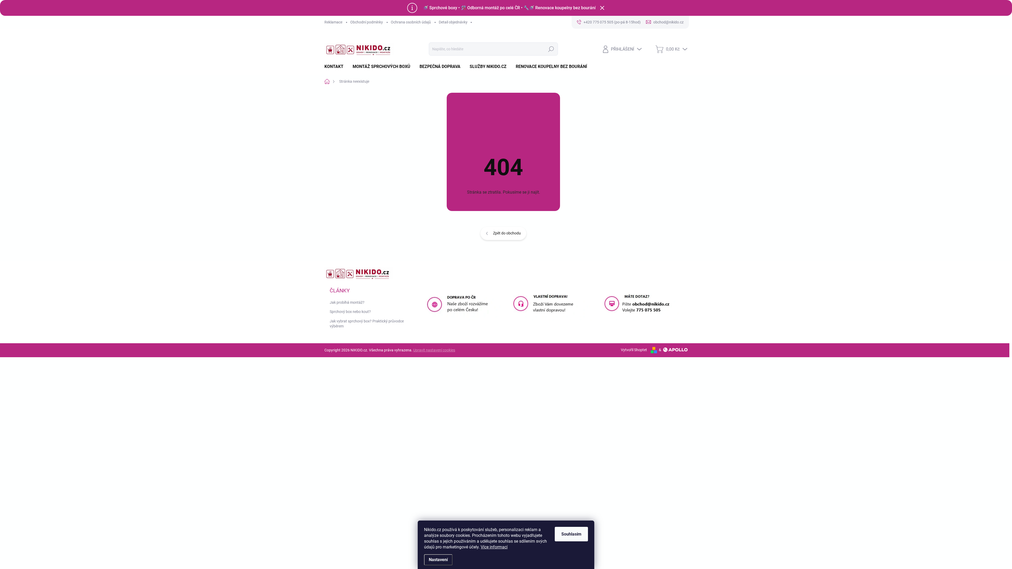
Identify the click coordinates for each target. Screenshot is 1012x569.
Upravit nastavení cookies (434, 350)
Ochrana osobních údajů (411, 22)
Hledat (551, 49)
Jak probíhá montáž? (347, 302)
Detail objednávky (453, 22)
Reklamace (333, 22)
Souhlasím (571, 534)
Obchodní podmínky (366, 22)
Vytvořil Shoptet (634, 350)
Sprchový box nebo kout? (350, 312)
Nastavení (438, 559)
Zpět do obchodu (507, 233)
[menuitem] (335, 67)
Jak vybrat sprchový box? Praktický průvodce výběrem (367, 323)
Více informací (494, 547)
